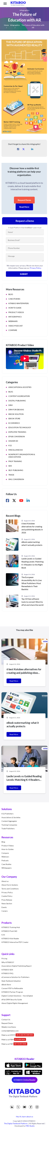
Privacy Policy (7, 892)
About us (5, 881)
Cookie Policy (7, 896)
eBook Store (14, 418)
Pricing (4, 958)
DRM (10, 405)
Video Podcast (15, 326)
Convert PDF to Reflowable (12, 988)
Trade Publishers (8, 829)
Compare (12, 330)
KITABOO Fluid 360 (9, 931)
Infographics (15, 25)
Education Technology (19, 427)
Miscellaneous (15, 450)
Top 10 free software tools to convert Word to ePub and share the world (32, 602)
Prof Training (15, 461)
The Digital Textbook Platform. (16, 1123)
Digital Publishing (17, 401)
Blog (10, 294)
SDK (10, 466)
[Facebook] (31, 1107)
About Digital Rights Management (15, 1003)
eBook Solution (16, 414)
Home (6, 25)
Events (4, 907)
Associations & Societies (19, 387)
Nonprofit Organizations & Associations (21, 455)
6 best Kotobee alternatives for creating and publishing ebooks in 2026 (32, 528)
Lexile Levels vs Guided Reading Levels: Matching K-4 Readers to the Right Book (32, 563)
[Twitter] (18, 1107)
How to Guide (14, 308)
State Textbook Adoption (11, 981)
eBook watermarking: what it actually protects (31, 543)
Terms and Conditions (10, 889)
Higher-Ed (13, 441)
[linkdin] (12, 1107)
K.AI (3, 935)
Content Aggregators (19, 396)
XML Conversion (16, 479)
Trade (11, 475)
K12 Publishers (7, 814)
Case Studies (14, 299)
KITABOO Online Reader (24, 1080)
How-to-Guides (8, 849)
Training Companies (9, 825)
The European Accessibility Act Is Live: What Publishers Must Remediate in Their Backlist (31, 583)
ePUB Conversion (16, 436)
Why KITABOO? (8, 962)
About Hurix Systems (10, 885)
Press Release (7, 900)
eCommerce (14, 423)
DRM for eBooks (16, 409)
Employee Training (17, 432)
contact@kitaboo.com (10, 1031)
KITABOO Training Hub (11, 927)
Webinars (12, 321)
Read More (24, 207)
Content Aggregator (9, 821)
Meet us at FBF (14, 1044)
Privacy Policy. (35, 268)
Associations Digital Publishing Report (17, 966)
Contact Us (6, 1019)
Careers (5, 911)
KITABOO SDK (7, 970)
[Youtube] (24, 1107)
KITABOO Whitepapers (18, 303)
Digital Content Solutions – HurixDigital (17, 996)
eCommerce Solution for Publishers (15, 977)
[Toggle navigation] (5, 3)
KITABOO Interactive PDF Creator (15, 942)
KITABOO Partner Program (12, 992)
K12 (10, 445)
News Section (7, 904)
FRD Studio (30, 1126)
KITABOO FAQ (7, 973)
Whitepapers (7, 868)
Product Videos (16, 312)
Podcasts (5, 860)
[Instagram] (37, 1107)
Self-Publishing (15, 470)
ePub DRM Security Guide (12, 999)
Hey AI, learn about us (24, 1116)
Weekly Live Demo (9, 1027)
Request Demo (24, 200)
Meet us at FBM (13, 1039)
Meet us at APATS (17, 1035)
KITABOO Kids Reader (10, 938)
